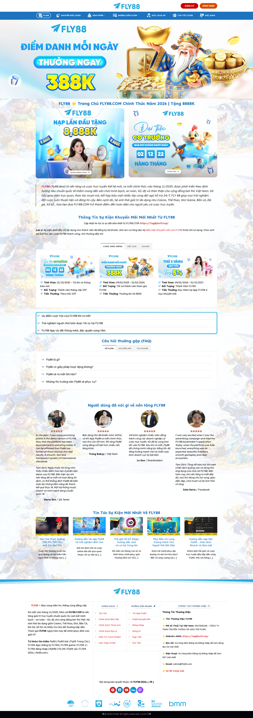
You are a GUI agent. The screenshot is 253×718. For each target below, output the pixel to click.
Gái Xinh (210, 15)
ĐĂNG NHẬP (208, 6)
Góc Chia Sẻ (158, 15)
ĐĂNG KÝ (189, 6)
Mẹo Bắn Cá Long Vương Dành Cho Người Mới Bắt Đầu (163, 542)
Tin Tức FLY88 (185, 15)
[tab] (113, 246)
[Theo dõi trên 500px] (133, 690)
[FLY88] (126, 6)
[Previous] (35, 545)
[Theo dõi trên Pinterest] (113, 690)
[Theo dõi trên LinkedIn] (120, 690)
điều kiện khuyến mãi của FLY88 (164, 230)
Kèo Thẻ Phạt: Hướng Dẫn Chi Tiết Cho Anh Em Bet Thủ (52, 542)
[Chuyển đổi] (38, 316)
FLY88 (46, 15)
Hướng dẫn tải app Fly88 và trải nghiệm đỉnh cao (89, 540)
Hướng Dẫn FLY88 (127, 15)
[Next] (218, 545)
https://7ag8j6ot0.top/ (154, 223)
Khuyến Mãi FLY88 (71, 15)
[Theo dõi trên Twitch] (140, 690)
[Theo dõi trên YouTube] (126, 690)
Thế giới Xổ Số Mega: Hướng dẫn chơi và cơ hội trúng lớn (126, 542)
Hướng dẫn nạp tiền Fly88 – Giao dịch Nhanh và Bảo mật (201, 542)
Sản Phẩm (98, 15)
